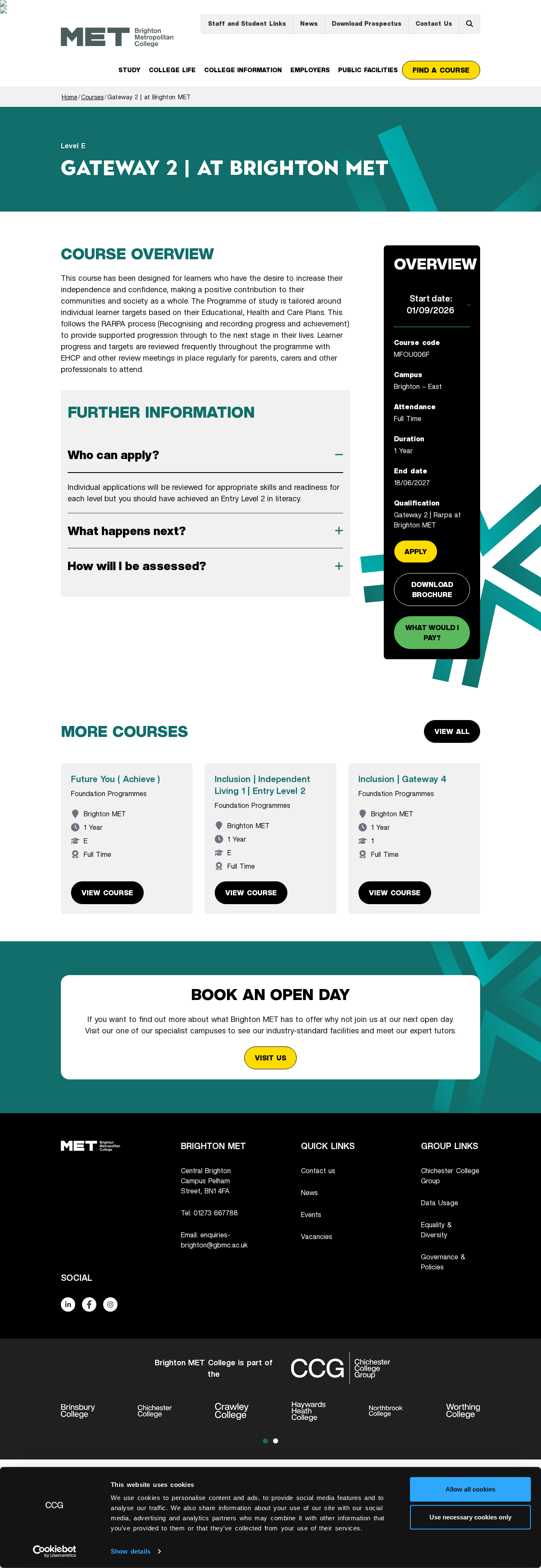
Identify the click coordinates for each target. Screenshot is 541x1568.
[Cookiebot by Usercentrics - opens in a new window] (55, 1551)
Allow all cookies (470, 1489)
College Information (243, 69)
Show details (130, 1551)
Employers (310, 69)
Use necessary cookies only (470, 1516)
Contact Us (433, 23)
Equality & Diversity (436, 1230)
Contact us (318, 1171)
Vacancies (316, 1236)
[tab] (205, 455)
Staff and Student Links (247, 23)
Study (129, 69)
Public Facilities (368, 69)
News (309, 23)
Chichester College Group (450, 1176)
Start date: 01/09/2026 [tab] (430, 304)
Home (69, 96)
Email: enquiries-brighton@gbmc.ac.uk (214, 1240)
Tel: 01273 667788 (209, 1213)
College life (172, 69)
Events (311, 1214)
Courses (92, 96)
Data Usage (439, 1203)
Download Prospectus (367, 23)
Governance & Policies (443, 1262)
